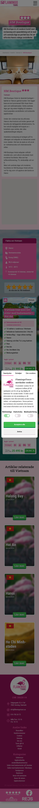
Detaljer (18, 373)
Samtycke (7, 373)
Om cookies (31, 373)
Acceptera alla (19, 424)
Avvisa (19, 432)
